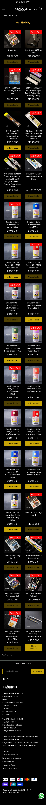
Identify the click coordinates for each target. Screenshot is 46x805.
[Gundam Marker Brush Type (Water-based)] (33, 620)
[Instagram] (8, 678)
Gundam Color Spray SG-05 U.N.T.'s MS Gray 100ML (13, 307)
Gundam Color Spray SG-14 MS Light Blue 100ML (34, 472)
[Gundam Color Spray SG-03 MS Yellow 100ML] (12, 251)
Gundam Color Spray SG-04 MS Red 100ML (33, 265)
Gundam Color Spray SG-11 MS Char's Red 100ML (12, 432)
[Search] (30, 8)
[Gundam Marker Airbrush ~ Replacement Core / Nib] (12, 620)
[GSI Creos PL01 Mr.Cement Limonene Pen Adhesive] (12, 120)
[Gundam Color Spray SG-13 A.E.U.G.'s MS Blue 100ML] (12, 458)
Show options (33, 647)
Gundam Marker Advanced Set (12, 594)
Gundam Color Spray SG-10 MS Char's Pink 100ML (33, 389)
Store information (10, 754)
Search (5, 751)
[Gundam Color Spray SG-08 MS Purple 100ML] (33, 334)
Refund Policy (8, 761)
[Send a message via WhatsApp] (41, 796)
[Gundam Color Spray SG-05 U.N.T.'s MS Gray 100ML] (12, 291)
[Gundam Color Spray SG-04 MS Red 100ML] (33, 251)
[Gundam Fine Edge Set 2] (12, 544)
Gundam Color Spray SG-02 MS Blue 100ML (33, 224)
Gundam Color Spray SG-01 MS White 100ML (13, 224)
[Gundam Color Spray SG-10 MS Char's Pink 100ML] (33, 375)
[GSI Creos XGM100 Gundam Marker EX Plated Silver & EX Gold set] (33, 120)
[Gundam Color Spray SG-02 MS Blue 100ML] (33, 211)
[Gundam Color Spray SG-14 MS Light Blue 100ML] (33, 458)
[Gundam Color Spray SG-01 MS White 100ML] (12, 211)
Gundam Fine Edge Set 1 (33, 513)
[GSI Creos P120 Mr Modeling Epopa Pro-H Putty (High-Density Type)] (33, 76)
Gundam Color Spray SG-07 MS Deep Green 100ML (12, 348)
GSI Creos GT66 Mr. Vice (33, 51)
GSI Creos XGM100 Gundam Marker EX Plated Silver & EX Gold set (33, 135)
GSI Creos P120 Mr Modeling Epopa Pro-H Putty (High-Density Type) (33, 92)
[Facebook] (4, 678)
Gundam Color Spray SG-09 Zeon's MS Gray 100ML (13, 390)
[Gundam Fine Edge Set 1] (33, 501)
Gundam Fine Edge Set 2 (12, 556)
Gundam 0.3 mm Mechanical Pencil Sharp (34, 176)
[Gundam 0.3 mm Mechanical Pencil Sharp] (33, 162)
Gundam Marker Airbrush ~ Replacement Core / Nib (12, 635)
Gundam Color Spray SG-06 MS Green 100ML (33, 305)
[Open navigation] (3, 9)
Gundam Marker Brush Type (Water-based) (33, 634)
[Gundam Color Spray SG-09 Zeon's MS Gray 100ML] (12, 375)
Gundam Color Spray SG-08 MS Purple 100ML (33, 348)
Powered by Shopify (10, 792)
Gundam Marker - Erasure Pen (34, 556)
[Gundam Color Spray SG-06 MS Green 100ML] (33, 291)
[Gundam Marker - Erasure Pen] (33, 544)
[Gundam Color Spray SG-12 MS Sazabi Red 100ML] (33, 418)
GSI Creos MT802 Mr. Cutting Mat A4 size (12, 90)
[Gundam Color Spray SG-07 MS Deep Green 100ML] (12, 334)
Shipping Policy (9, 765)
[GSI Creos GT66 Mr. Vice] (33, 39)
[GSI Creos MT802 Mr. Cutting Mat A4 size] (12, 76)
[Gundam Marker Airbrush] (33, 582)
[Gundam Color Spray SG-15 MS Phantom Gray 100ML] (12, 501)
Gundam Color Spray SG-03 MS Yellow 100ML (12, 265)
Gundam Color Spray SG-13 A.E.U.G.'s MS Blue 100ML (12, 473)
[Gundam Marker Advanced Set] (12, 582)
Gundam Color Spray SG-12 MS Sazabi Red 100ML (33, 432)
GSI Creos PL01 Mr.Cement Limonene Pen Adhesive (12, 135)
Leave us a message (11, 758)
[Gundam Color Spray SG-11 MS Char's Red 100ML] (12, 418)
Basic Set (12, 50)
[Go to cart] (40, 8)
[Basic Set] (12, 39)
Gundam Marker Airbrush (33, 594)
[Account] (35, 8)
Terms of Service (9, 768)
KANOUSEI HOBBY (24, 790)
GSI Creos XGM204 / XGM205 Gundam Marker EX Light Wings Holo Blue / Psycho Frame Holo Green (12, 180)
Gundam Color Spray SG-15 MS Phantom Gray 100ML (13, 516)
